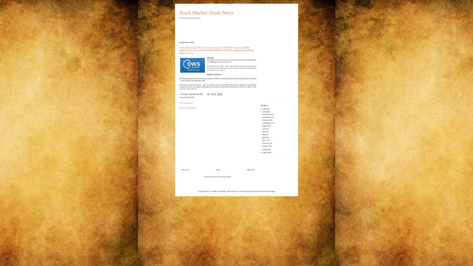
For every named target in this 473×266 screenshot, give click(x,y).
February (265, 143)
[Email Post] (208, 94)
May (264, 134)
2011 (264, 112)
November (266, 117)
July (264, 129)
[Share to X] (217, 94)
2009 (265, 152)
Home (218, 170)
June (264, 132)
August (265, 126)
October (265, 120)
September (266, 123)
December (266, 114)
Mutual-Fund (189, 97)
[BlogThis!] (214, 94)
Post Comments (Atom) (222, 177)
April (264, 137)
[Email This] (212, 94)
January (265, 146)
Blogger (272, 191)
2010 (265, 150)
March (264, 140)
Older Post (250, 170)
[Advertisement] (224, 26)
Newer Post (185, 170)
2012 (265, 109)
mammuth (256, 191)
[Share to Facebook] (219, 94)
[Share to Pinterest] (221, 94)
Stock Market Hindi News (206, 13)
